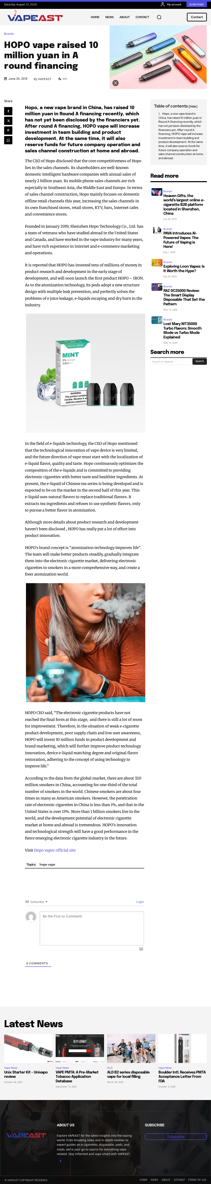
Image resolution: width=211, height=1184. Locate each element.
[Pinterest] (8, 130)
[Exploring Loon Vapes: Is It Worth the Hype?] (156, 263)
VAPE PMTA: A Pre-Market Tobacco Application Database (77, 1077)
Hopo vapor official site (55, 850)
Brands (9, 33)
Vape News (10, 1068)
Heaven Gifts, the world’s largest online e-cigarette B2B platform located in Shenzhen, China (184, 205)
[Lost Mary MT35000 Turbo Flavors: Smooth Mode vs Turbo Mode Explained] (156, 320)
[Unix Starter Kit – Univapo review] (28, 1048)
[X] (8, 121)
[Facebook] (8, 111)
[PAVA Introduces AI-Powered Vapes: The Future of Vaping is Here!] (156, 229)
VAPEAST (45, 79)
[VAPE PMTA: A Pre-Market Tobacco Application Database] (80, 1048)
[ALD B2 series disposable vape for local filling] (131, 1048)
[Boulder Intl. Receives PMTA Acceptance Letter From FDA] (182, 1048)
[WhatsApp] (8, 140)
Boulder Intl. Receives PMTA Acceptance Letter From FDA (182, 1077)
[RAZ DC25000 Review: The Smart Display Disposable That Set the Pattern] (156, 287)
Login (139, 901)
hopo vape (47, 864)
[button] (159, 17)
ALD (110, 1068)
